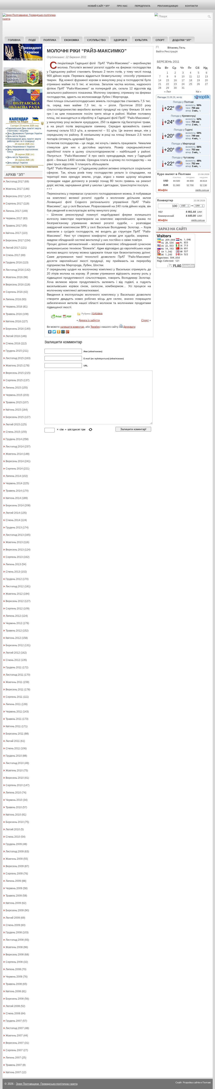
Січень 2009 (13, 925)
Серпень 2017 (14, 203)
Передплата (142, 6)
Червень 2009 (14, 888)
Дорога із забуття (89, 320)
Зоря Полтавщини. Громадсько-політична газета (46, 1083)
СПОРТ (160, 40)
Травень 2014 (14, 490)
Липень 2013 (13, 564)
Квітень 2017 (13, 233)
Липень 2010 (13, 792)
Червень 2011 (14, 711)
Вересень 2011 (15, 689)
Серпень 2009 (14, 873)
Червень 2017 (14, 218)
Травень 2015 (14, 402)
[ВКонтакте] (50, 331)
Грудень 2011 (14, 667)
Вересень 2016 (15, 284)
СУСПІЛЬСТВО (96, 40)
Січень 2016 (13, 343)
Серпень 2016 (14, 291)
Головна (14, 40)
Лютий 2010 (13, 829)
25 (190, 84)
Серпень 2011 (14, 696)
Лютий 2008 (13, 1006)
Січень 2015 (13, 431)
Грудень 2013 (14, 527)
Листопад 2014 (15, 446)
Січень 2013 (13, 571)
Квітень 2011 (13, 726)
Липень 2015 (13, 387)
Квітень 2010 (13, 814)
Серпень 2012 (14, 608)
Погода (161, 97)
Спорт (145, 320)
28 (159, 87)
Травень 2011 (14, 719)
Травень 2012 (14, 630)
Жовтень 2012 (14, 593)
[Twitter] (54, 331)
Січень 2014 (13, 520)
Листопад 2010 (15, 763)
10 (183, 76)
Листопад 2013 (15, 534)
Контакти (191, 6)
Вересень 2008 (15, 954)
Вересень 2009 (15, 866)
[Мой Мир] (63, 331)
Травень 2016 (14, 314)
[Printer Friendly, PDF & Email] (61, 318)
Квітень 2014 (13, 498)
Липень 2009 (13, 880)
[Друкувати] (121, 326)
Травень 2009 (14, 895)
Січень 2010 (13, 836)
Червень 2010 (14, 800)
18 (190, 80)
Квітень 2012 (13, 638)
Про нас (122, 6)
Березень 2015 (15, 417)
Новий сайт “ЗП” (99, 6)
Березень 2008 (15, 998)
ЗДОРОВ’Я (120, 40)
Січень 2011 (13, 748)
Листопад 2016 (15, 269)
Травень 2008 (14, 984)
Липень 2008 (13, 969)
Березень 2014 (15, 505)
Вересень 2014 (15, 461)
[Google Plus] (67, 331)
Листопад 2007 (15, 1028)
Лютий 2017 (13, 247)
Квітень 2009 (13, 903)
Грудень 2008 (14, 932)
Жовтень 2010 (14, 770)
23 (175, 84)
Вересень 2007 (15, 1042)
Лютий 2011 (13, 741)
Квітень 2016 (13, 321)
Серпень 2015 (14, 380)
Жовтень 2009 (14, 858)
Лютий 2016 (13, 336)
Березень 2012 (15, 645)
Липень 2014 (13, 476)
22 (167, 84)
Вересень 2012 (15, 601)
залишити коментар (72, 326)
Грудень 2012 (14, 579)
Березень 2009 (15, 910)
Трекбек (95, 326)
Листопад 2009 (15, 851)
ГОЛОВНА (97, 313)
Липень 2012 (13, 615)
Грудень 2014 (14, 439)
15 (167, 80)
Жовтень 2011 (14, 682)
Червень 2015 (14, 395)
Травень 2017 (14, 225)
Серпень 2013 (14, 557)
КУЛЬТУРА (141, 40)
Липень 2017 (13, 211)
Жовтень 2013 (14, 542)
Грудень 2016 (14, 262)
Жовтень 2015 (14, 365)
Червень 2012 (14, 623)
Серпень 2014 (14, 468)
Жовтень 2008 (14, 947)
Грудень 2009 (14, 844)
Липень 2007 (13, 1057)
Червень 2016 (14, 306)
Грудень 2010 (14, 755)
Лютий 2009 (13, 917)
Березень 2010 (15, 822)
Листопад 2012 (15, 586)
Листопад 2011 (15, 674)
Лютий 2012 (13, 652)
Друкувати (129, 326)
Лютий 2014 (13, 512)
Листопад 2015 (15, 358)
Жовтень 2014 (14, 453)
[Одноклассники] (58, 331)
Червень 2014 (14, 483)
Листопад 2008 (15, 939)
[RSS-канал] (156, 15)
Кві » (198, 91)
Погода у (183, 102)
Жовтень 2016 (14, 277)
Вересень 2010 (15, 777)
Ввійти (160, 51)
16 (175, 80)
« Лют (167, 91)
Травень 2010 (14, 807)
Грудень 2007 (14, 1020)
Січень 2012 (13, 660)
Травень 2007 (14, 1065)
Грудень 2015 (14, 350)
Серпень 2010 (14, 785)
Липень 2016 (13, 299)
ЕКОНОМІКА (71, 40)
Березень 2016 (15, 328)
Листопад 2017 (15, 181)
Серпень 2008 (14, 961)
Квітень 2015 (13, 409)
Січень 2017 (13, 255)
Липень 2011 (13, 704)
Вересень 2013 (15, 549)
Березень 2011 (15, 733)
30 (175, 87)
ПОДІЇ (32, 40)
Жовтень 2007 (14, 1035)
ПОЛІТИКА (49, 40)
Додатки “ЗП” (181, 40)
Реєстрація (171, 51)
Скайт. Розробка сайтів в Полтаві (193, 1082)
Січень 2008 (13, 1013)
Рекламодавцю (167, 6)
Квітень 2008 (13, 991)
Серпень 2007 (14, 1050)
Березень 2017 (15, 240)
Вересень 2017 (15, 196)
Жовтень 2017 (14, 188)
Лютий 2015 (13, 424)
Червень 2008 (14, 976)
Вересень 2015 (15, 372)
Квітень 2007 (13, 1072)
